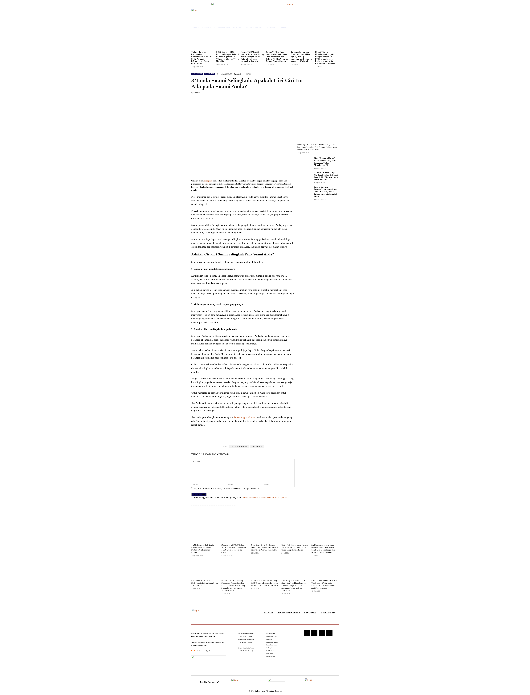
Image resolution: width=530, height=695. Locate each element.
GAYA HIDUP (197, 74)
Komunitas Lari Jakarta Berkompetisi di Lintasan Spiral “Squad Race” (204, 583)
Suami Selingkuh (256, 446)
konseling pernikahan (244, 417)
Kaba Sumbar (270, 653)
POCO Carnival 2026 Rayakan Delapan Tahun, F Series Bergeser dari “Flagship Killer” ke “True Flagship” (227, 56)
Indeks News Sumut (271, 645)
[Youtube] (329, 633)
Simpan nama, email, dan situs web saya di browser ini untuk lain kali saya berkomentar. (226, 488)
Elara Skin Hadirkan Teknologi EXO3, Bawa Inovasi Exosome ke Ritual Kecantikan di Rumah (264, 583)
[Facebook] (211, 172)
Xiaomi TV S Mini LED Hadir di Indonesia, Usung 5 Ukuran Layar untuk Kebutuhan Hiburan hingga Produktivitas (252, 56)
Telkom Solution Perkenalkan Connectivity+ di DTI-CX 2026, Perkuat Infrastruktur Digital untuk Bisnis (202, 58)
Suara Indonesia (270, 656)
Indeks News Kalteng (272, 642)
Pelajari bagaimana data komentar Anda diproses (265, 497)
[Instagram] (307, 633)
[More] (237, 172)
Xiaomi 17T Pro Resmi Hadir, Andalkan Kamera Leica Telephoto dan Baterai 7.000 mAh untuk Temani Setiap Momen (277, 56)
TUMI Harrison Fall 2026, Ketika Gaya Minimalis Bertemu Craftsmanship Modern (202, 548)
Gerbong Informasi (271, 648)
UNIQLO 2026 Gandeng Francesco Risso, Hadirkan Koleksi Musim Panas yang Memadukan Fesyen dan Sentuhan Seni (233, 585)
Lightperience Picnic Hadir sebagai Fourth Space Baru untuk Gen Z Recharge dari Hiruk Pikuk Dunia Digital (323, 548)
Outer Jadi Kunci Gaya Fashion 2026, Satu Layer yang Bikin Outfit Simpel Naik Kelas (294, 547)
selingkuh (208, 181)
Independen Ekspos (271, 636)
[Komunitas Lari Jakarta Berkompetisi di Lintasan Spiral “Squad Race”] (205, 569)
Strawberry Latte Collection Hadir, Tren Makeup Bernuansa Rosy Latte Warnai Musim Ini (264, 547)
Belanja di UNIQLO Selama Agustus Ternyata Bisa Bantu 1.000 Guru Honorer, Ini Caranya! (233, 548)
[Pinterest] (224, 172)
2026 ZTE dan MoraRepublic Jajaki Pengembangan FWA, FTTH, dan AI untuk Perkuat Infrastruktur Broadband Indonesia (325, 58)
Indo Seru (269, 639)
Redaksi (197, 93)
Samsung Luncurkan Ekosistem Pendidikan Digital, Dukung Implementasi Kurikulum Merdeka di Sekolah (301, 56)
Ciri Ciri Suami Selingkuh (239, 446)
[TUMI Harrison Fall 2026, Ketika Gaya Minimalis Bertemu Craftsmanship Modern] (205, 533)
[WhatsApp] (230, 172)
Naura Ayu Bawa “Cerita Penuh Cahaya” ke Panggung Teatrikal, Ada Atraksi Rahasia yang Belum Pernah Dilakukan (317, 147)
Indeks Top (209, 74)
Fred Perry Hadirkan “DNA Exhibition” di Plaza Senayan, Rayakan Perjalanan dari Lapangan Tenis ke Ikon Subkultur (294, 585)
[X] (218, 172)
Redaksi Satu (270, 651)
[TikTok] (314, 633)
